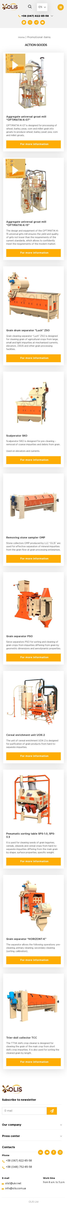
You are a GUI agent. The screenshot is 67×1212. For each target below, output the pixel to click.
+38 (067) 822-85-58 (35, 16)
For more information (34, 144)
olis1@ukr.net (13, 1183)
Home (21, 37)
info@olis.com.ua (15, 1188)
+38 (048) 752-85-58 (19, 1167)
